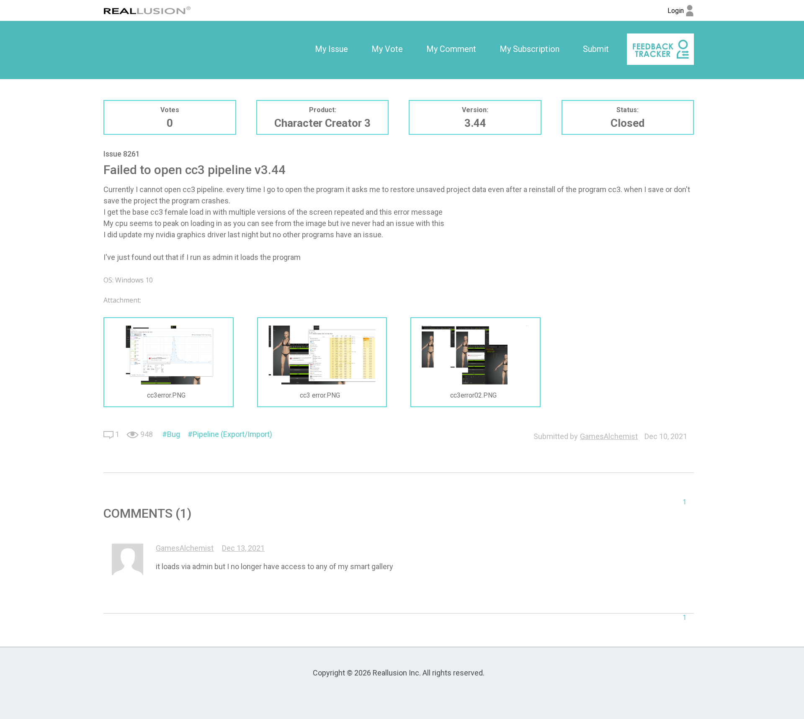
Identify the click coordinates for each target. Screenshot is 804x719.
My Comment (451, 49)
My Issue (331, 49)
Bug (173, 434)
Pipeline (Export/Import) (232, 434)
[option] (331, 49)
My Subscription (529, 49)
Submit (596, 49)
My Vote (387, 49)
